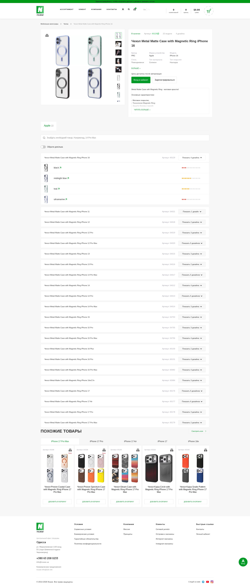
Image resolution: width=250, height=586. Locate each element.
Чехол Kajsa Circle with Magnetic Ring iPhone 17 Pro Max (159, 489)
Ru (149, 9)
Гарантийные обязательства (86, 539)
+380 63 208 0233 (47, 558)
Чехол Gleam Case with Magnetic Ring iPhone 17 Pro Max (125, 489)
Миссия (126, 529)
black (57, 167)
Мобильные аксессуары (49, 24)
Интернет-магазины (164, 539)
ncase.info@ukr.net (44, 570)
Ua (144, 9)
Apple (49, 125)
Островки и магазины (165, 534)
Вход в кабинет (141, 80)
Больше (135, 68)
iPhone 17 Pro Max (60, 441)
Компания (96, 9)
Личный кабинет (203, 534)
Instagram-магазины (164, 544)
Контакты (112, 9)
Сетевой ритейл (163, 529)
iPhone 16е (193, 441)
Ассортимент (67, 9)
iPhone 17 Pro (96, 441)
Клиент (82, 9)
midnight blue (60, 178)
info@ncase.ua (42, 562)
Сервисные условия (82, 529)
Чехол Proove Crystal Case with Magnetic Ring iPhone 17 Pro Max (57, 489)
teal (56, 189)
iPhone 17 (162, 441)
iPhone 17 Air (130, 441)
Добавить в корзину (57, 502)
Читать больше (141, 110)
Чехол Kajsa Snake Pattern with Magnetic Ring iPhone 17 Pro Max (193, 489)
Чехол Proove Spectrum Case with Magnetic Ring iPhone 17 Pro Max (91, 489)
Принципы (127, 534)
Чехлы (66, 24)
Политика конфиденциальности (87, 544)
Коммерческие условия (84, 534)
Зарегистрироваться (165, 80)
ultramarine (59, 199)
